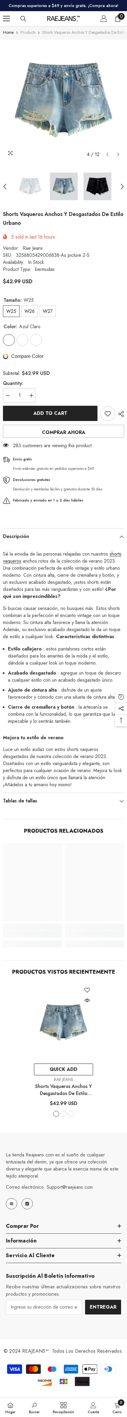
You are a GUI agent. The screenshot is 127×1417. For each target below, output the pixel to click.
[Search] (23, 18)
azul (63, 1114)
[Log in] (103, 18)
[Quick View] (87, 1000)
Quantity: (13, 383)
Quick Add (63, 1069)
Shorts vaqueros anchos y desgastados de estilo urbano (63, 1090)
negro (71, 1114)
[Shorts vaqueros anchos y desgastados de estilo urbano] (63, 1022)
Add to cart (50, 413)
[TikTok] (27, 1203)
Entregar (103, 1307)
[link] (32, 934)
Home (8, 32)
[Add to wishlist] (107, 413)
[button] (107, 154)
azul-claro (56, 1114)
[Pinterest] (11, 1203)
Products (27, 32)
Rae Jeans (33, 248)
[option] (63, 100)
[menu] (6, 18)
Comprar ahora (63, 432)
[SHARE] (119, 414)
